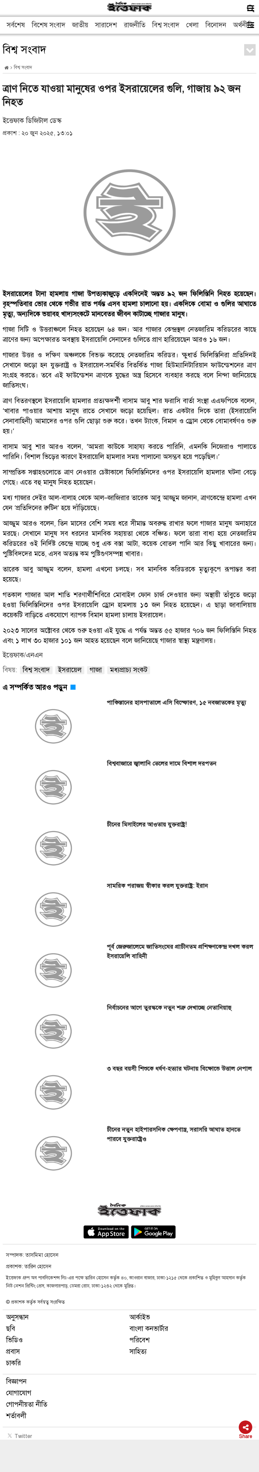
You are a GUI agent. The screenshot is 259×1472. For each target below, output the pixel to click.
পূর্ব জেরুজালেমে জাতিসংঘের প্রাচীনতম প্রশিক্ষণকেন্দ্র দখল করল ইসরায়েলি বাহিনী (180, 951)
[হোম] (6, 68)
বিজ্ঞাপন (16, 1381)
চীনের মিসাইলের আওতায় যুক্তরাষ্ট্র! (147, 824)
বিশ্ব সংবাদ (165, 25)
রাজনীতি (134, 25)
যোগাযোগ (18, 1393)
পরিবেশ (140, 1340)
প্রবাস (13, 1351)
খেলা (192, 25)
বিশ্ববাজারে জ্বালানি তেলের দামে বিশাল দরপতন (162, 763)
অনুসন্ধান (17, 1317)
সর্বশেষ (16, 25)
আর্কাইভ (140, 1317)
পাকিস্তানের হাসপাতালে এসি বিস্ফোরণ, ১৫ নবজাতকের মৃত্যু (176, 702)
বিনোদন (215, 25)
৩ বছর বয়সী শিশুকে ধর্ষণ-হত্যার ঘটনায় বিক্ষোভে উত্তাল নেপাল (179, 1068)
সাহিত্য (138, 1351)
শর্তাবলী (16, 1416)
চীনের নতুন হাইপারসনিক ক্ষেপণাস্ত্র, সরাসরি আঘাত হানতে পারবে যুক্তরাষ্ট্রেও (173, 1134)
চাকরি (13, 1363)
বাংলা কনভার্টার (149, 1328)
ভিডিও (14, 1340)
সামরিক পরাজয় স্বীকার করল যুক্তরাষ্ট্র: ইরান (157, 885)
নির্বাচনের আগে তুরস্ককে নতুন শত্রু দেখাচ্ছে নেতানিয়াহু (169, 1007)
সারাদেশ (106, 25)
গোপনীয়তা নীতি (26, 1404)
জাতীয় (80, 25)
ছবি (10, 1328)
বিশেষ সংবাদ (48, 25)
